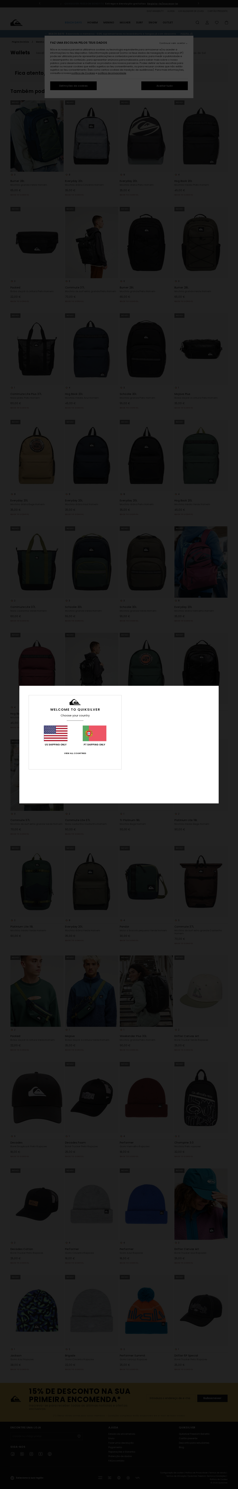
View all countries (75, 753)
